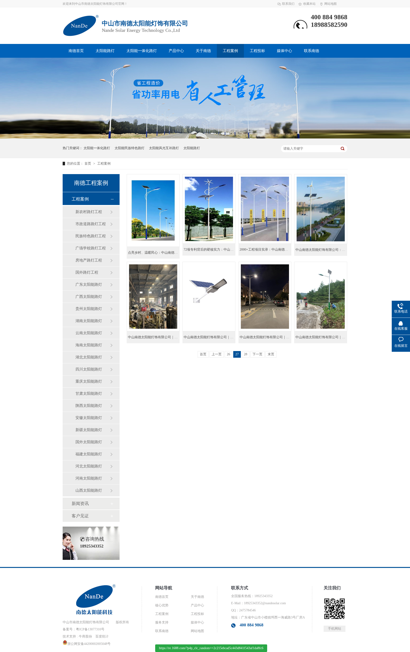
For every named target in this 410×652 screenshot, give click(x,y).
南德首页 (76, 51)
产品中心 (176, 51)
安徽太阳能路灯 (88, 418)
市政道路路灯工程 (90, 224)
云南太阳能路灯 (88, 333)
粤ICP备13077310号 (90, 629)
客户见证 (80, 516)
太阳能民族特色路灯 (129, 148)
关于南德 (203, 51)
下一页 (257, 354)
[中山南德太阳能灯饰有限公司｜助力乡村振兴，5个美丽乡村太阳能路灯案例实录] (321, 296)
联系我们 (288, 3)
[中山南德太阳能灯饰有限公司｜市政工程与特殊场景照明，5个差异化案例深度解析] (265, 296)
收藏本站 (309, 3)
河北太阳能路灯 (88, 466)
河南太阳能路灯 (88, 478)
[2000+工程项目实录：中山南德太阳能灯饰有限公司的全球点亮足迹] (265, 209)
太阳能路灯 (105, 51)
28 (245, 354)
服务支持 (161, 622)
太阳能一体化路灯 (141, 51)
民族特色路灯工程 (90, 236)
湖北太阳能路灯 (88, 357)
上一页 (217, 354)
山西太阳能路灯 (88, 490)
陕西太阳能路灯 (88, 406)
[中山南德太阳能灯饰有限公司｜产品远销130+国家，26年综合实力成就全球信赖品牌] (153, 296)
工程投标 (257, 51)
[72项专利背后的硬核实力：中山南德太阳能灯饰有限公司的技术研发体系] (209, 209)
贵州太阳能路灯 (88, 309)
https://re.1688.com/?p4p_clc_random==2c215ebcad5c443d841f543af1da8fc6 (211, 648)
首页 (88, 163)
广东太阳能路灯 (88, 284)
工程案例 (230, 51)
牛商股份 (85, 636)
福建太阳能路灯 (88, 454)
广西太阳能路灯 (88, 297)
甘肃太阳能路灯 (88, 393)
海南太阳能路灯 (88, 345)
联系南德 (311, 51)
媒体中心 (284, 51)
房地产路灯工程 (88, 260)
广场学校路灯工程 (90, 248)
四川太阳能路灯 (88, 369)
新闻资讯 (80, 503)
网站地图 (330, 3)
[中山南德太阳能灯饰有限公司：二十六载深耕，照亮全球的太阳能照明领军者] (321, 209)
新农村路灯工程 (88, 212)
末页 (271, 354)
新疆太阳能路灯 (88, 430)
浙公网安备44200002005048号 (89, 644)
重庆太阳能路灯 (88, 381)
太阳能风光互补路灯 (164, 148)
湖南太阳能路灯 (88, 321)
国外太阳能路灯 (88, 442)
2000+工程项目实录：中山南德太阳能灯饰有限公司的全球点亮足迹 (289, 249)
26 (228, 354)
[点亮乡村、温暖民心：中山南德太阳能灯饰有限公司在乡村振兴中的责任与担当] (153, 210)
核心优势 (161, 605)
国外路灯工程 (86, 272)
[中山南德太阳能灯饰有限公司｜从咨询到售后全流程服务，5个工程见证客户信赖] (209, 296)
